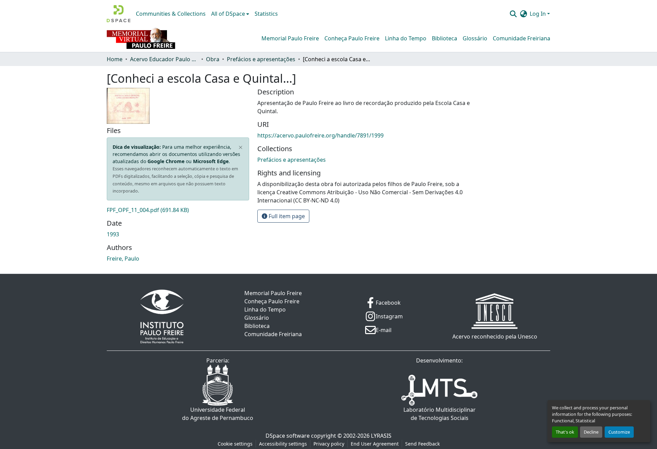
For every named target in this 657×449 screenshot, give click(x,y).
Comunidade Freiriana (521, 38)
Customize (619, 432)
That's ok (565, 432)
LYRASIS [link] (381, 435)
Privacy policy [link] (328, 443)
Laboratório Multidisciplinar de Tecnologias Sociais (439, 414)
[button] (118, 13)
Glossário (475, 38)
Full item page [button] (286, 216)
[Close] (241, 147)
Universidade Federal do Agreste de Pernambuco (217, 414)
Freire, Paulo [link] (123, 258)
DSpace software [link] (288, 435)
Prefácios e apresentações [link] (261, 59)
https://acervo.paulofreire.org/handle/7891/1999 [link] (320, 135)
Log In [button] (538, 13)
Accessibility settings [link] (283, 443)
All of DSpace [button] (228, 13)
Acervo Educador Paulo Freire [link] (164, 59)
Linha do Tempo (405, 38)
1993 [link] (113, 234)
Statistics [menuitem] (266, 13)
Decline (591, 432)
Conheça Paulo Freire (351, 38)
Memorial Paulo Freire (290, 38)
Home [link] (115, 59)
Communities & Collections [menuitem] (171, 13)
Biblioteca (444, 38)
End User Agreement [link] (375, 443)
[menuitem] (230, 14)
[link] (178, 210)
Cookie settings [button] (235, 443)
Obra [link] (212, 59)
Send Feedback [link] (422, 443)
